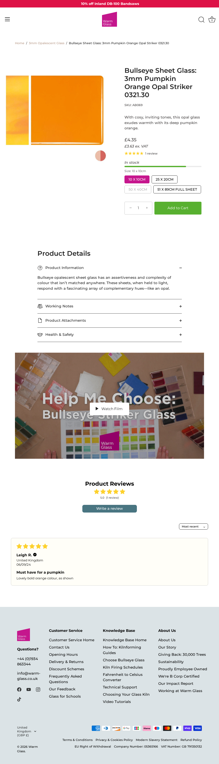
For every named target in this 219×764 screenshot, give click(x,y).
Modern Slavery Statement (157, 740)
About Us (167, 640)
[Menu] (7, 19)
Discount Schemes (66, 669)
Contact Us (59, 647)
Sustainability (171, 662)
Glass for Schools (65, 696)
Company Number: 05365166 (136, 746)
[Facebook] (19, 689)
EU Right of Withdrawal (93, 746)
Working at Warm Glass (180, 691)
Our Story (167, 647)
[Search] (201, 20)
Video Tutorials (117, 702)
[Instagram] (38, 689)
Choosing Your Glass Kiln (126, 694)
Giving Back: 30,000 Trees (182, 654)
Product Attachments (65, 320)
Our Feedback (62, 689)
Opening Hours (63, 654)
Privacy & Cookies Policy (114, 740)
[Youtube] (29, 689)
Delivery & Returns (66, 662)
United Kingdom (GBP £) (24, 731)
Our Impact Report (175, 683)
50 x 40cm (138, 189)
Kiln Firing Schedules (123, 667)
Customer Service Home (71, 640)
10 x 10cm (137, 179)
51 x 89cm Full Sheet (177, 189)
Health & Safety (59, 334)
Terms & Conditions (77, 740)
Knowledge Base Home (124, 640)
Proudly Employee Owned (182, 669)
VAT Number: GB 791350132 (181, 746)
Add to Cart (177, 208)
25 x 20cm (164, 179)
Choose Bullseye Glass (124, 660)
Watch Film (112, 409)
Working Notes (58, 306)
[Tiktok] (19, 699)
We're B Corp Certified (179, 676)
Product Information (61, 268)
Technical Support (120, 687)
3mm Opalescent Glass (46, 43)
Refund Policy (191, 740)
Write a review (109, 508)
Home (19, 43)
